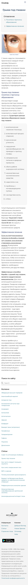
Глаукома (4, 442)
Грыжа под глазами (14, 9)
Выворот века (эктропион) (10, 427)
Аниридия (5, 409)
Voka (16, 534)
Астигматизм (6, 416)
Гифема (4, 438)
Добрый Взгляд (20, 526)
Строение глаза (7, 531)
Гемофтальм (5, 431)
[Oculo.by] (10, 518)
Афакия (4, 420)
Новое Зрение (19, 528)
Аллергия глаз (6, 400)
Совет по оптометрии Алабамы (12, 455)
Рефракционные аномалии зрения (13, 485)
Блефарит (4, 423)
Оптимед (17, 531)
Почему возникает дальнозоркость (13, 475)
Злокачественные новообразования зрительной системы (12, 491)
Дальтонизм (5, 445)
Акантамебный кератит (9, 396)
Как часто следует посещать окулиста (11, 463)
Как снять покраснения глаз (11, 467)
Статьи (3, 528)
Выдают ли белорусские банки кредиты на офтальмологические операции (13, 480)
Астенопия (5, 413)
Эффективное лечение (15, 26)
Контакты (4, 526)
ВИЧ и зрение (6, 471)
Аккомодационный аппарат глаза (13, 496)
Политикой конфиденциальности (13, 578)
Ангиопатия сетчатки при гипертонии (10, 404)
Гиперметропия (6, 434)
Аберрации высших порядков (11, 393)
